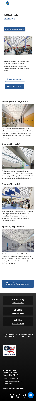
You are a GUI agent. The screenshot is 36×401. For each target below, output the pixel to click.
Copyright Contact (8, 383)
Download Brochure (15, 79)
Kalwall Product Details (14, 86)
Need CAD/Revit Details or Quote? (14, 29)
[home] (7, 4)
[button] (33, 4)
